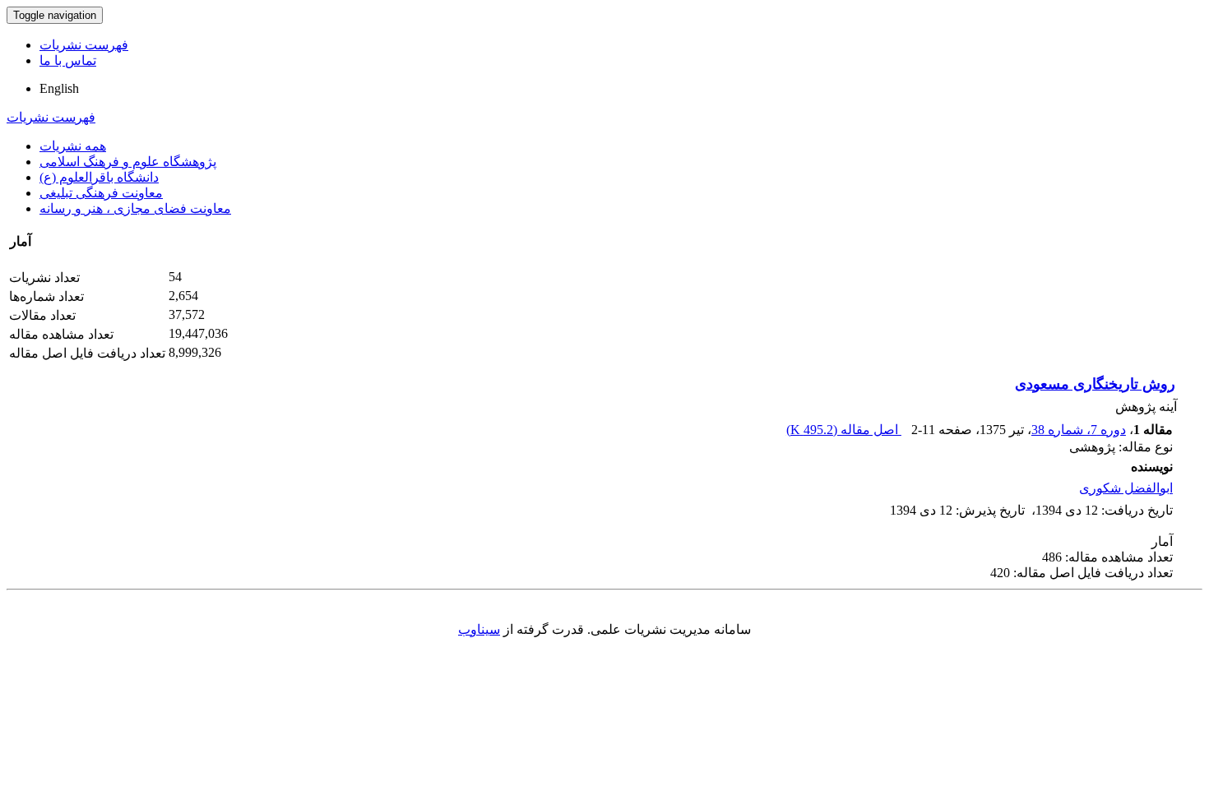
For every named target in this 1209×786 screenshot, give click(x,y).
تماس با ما (67, 60)
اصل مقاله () (843, 430)
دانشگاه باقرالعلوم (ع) (99, 177)
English (59, 88)
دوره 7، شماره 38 (1078, 430)
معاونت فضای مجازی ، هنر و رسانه (135, 208)
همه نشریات (72, 146)
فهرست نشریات (83, 45)
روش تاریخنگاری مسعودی (1095, 384)
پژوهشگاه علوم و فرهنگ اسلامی (127, 162)
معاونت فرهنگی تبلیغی (101, 193)
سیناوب (479, 629)
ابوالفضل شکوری (1126, 488)
